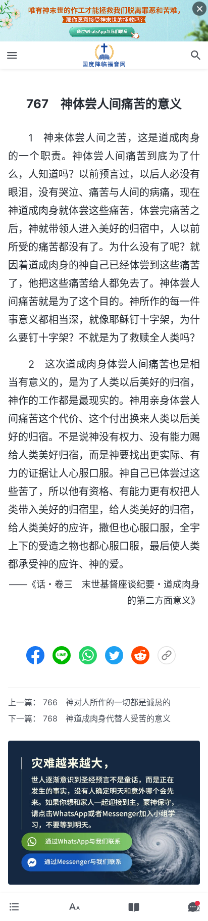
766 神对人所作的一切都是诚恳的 (107, 702)
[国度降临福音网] (104, 55)
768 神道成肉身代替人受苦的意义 (107, 718)
